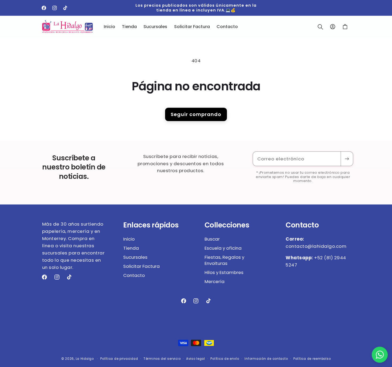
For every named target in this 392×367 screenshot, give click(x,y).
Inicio (129, 239)
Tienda (131, 248)
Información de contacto (266, 359)
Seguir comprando (196, 114)
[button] (320, 27)
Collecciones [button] (227, 225)
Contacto (134, 275)
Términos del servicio (162, 359)
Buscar (212, 239)
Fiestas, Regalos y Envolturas (224, 260)
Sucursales (135, 257)
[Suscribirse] (347, 159)
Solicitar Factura (141, 266)
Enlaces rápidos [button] (151, 225)
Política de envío (224, 359)
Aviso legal (195, 359)
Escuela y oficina (223, 248)
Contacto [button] (302, 225)
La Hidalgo (85, 359)
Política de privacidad (119, 359)
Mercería (215, 281)
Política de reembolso (312, 359)
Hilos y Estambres (224, 272)
